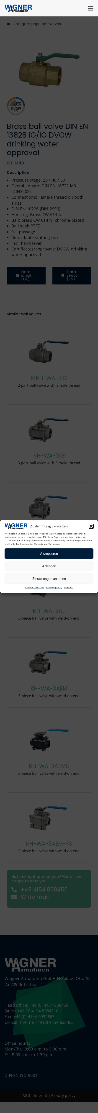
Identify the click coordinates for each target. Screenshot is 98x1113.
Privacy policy (54, 587)
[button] (91, 526)
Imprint (68, 587)
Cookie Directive (34, 587)
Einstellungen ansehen (49, 579)
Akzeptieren (49, 553)
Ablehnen (49, 566)
